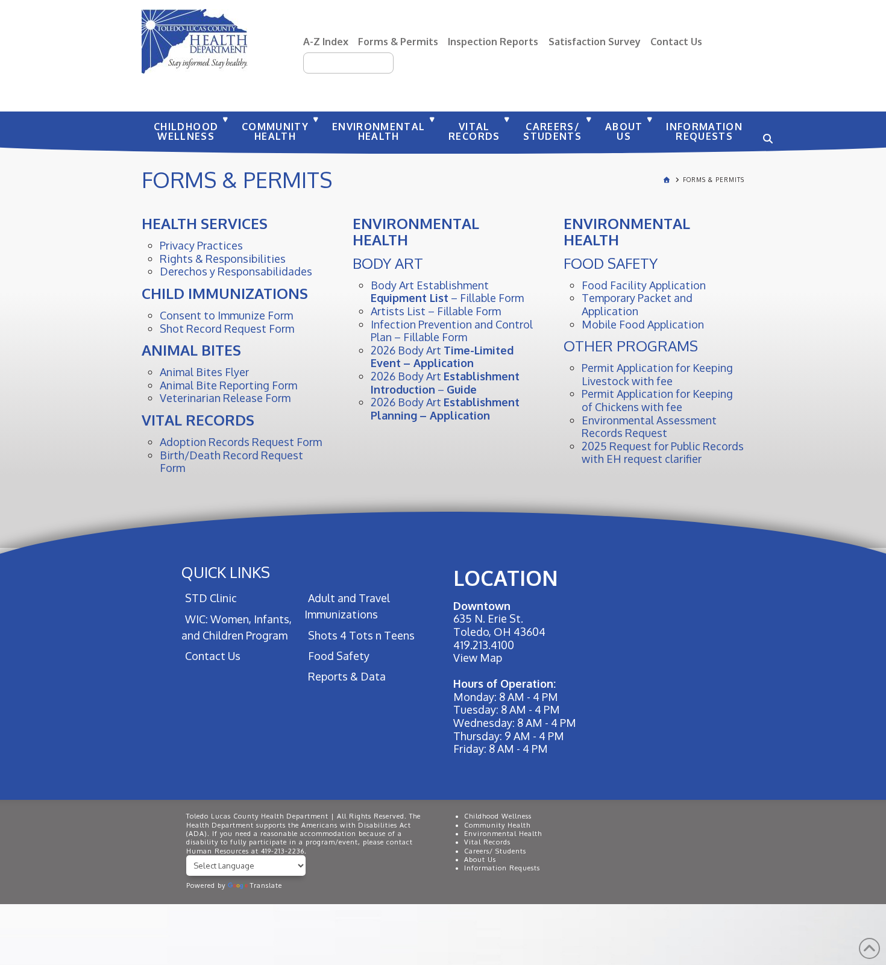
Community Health (497, 825)
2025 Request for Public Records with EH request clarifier (663, 452)
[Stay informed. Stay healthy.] (194, 41)
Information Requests (502, 868)
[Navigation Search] (766, 133)
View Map (477, 657)
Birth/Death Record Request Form (231, 461)
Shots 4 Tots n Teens (361, 635)
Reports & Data (346, 676)
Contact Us (676, 41)
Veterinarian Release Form (225, 397)
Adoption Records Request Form (241, 441)
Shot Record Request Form (227, 328)
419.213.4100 (483, 645)
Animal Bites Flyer (204, 372)
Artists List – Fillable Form (436, 311)
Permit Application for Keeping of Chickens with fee (657, 400)
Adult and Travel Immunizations (346, 606)
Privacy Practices (201, 245)
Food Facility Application (644, 285)
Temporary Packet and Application (637, 304)
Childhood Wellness (498, 816)
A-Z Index (325, 41)
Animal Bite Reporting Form (228, 385)
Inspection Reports (493, 41)
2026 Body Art (442, 357)
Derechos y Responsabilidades (236, 271)
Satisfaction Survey (594, 41)
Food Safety (338, 655)
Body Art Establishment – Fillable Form (447, 291)
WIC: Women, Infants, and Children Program (236, 627)
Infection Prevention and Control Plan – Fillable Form (452, 331)
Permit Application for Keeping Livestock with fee (657, 374)
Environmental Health (503, 833)
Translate (266, 885)
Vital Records (487, 842)
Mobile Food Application (643, 324)
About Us (480, 859)
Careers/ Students (495, 851)
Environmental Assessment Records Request (649, 426)
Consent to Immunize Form (226, 315)
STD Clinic (210, 598)
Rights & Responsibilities (223, 258)
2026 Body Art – (445, 382)
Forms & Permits (398, 41)
